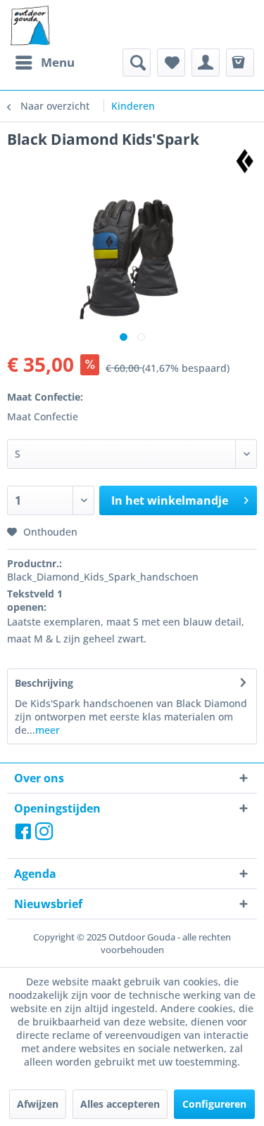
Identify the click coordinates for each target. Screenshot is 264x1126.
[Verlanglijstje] (171, 62)
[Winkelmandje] (240, 62)
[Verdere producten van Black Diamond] (244, 161)
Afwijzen (37, 1104)
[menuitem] (44, 62)
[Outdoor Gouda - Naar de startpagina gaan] (29, 26)
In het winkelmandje (169, 500)
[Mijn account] (205, 62)
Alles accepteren (120, 1104)
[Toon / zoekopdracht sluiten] (136, 62)
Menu (58, 62)
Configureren (214, 1104)
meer (47, 730)
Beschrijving (44, 683)
